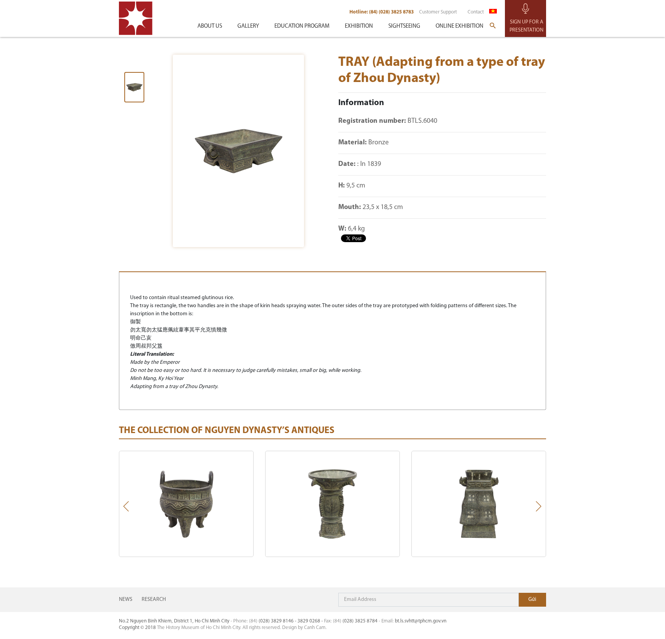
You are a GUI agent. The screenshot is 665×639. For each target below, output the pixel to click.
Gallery (248, 26)
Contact (476, 12)
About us (209, 26)
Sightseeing (404, 26)
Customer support (438, 12)
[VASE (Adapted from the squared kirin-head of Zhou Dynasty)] (478, 504)
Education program (301, 26)
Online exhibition (459, 26)
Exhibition (359, 26)
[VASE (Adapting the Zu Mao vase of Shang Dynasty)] (332, 504)
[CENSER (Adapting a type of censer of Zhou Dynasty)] (186, 504)
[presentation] (126, 508)
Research (154, 599)
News (125, 599)
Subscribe (532, 600)
